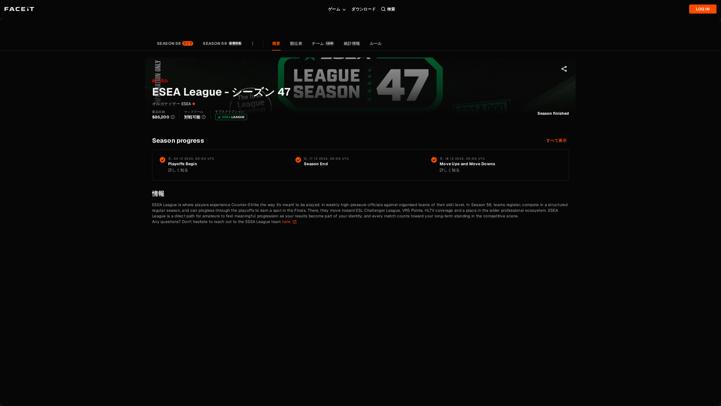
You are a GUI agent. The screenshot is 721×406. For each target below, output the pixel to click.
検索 (391, 9)
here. (286, 221)
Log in (703, 9)
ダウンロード (363, 9)
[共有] (564, 68)
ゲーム (334, 9)
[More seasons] (252, 43)
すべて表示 (556, 140)
